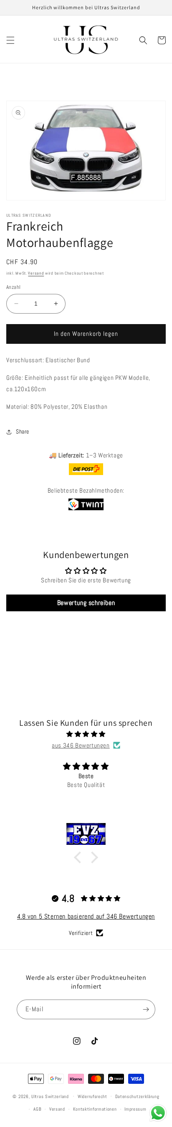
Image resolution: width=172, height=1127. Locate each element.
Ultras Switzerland (50, 1096)
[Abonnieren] (146, 1009)
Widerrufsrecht (92, 1096)
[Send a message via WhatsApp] (158, 1113)
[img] (86, 734)
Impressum (135, 1109)
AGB (37, 1109)
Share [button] (22, 431)
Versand (36, 273)
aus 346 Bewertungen (80, 745)
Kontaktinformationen (95, 1109)
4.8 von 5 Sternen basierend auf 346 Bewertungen (86, 916)
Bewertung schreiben (86, 602)
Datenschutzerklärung (137, 1096)
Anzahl (13, 287)
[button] (10, 40)
